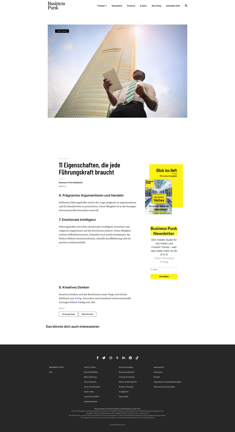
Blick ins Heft (166, 170)
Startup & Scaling (126, 367)
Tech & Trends (90, 367)
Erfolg (78, 298)
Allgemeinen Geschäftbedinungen (167, 382)
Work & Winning (62, 31)
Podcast (131, 6)
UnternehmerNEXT (91, 397)
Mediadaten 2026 (56, 367)
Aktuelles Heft (173, 6)
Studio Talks (89, 392)
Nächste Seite (87, 314)
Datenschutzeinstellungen (164, 387)
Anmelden (164, 276)
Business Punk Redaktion (71, 182)
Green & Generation (92, 387)
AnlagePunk (124, 392)
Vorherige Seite (68, 314)
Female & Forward (126, 387)
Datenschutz (159, 367)
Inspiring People (90, 401)
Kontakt (157, 377)
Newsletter (117, 6)
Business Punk (56, 5)
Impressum (158, 372)
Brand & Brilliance (91, 372)
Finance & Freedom (127, 377)
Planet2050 (123, 397)
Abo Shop (156, 6)
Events (143, 6)
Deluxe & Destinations (128, 382)
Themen (101, 6)
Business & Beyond (126, 372)
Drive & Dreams (90, 382)
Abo (50, 372)
